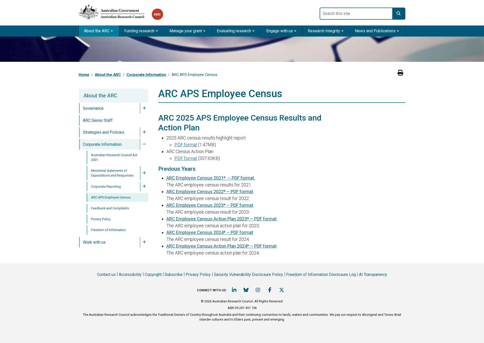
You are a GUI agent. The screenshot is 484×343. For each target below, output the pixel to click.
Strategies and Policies (103, 132)
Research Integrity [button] (324, 30)
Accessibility (130, 274)
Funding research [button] (139, 30)
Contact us (106, 274)
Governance (93, 108)
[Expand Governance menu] (144, 108)
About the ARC (108, 74)
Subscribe (174, 274)
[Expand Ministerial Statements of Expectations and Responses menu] (144, 173)
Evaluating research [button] (234, 30)
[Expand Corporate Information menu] (144, 144)
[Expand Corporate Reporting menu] (144, 186)
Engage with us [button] (279, 30)
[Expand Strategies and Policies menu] (144, 132)
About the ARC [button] (96, 30)
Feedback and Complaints (110, 208)
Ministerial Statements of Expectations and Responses (112, 173)
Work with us (94, 242)
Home (84, 74)
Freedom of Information (108, 230)
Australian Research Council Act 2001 (114, 157)
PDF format (185, 144)
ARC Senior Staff (98, 120)
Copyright (153, 274)
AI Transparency (373, 274)
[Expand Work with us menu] (144, 242)
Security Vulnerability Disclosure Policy (248, 274)
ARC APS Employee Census (111, 197)
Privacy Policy (100, 219)
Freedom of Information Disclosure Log (321, 274)
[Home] (115, 11)
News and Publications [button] (375, 30)
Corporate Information (146, 74)
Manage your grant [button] (185, 30)
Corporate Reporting (106, 186)
